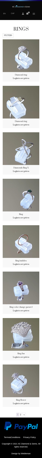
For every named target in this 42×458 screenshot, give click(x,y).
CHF (12, 13)
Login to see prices (21, 78)
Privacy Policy (29, 437)
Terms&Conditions (12, 437)
